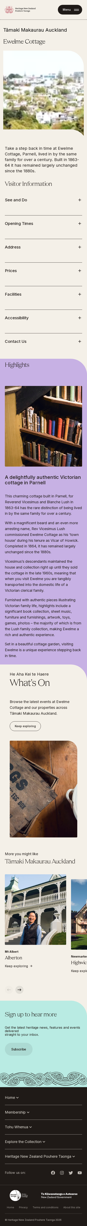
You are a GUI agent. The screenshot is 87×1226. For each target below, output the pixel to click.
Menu (67, 9)
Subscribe (18, 1049)
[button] (43, 613)
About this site (71, 1207)
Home (10, 1207)
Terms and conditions (45, 1207)
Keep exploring (25, 726)
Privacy (23, 1207)
